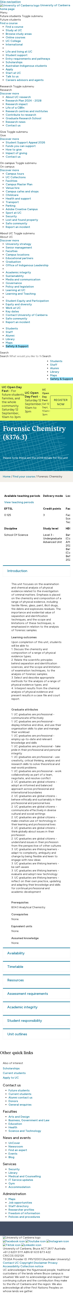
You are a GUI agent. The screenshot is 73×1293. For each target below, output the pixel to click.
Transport (12, 202)
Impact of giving (16, 153)
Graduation (13, 261)
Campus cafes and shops (22, 191)
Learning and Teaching (21, 293)
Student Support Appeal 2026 (25, 142)
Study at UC (14, 30)
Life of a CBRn (15, 107)
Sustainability (15, 276)
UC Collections (16, 177)
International (14, 44)
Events (13, 1153)
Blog (11, 1157)
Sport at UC (13, 212)
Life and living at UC (19, 51)
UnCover (14, 1143)
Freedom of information (24, 1213)
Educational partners (19, 258)
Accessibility (11, 1266)
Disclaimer (40, 1262)
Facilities (11, 180)
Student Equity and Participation (27, 300)
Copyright (26, 1262)
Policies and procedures (24, 1216)
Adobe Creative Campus (22, 209)
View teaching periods (19, 502)
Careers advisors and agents (25, 80)
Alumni (10, 335)
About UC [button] (6, 233)
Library (10, 339)
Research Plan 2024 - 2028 (23, 100)
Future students (19, 1090)
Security (11, 216)
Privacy (53, 1262)
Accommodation (19, 1187)
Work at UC (13, 308)
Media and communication (23, 279)
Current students (14, 1073)
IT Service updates (21, 1180)
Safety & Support (17, 346)
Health (13, 1127)
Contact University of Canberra (26, 315)
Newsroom (16, 1146)
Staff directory (19, 1206)
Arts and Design (19, 1116)
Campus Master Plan (19, 184)
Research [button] (6, 86)
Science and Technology (25, 1131)
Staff (9, 332)
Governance (14, 283)
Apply (9, 69)
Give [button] (3, 131)
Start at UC (13, 73)
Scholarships (14, 62)
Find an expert (18, 1150)
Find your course (24, 476)
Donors (13, 1101)
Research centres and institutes (27, 111)
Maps (9, 342)
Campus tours (15, 173)
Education (15, 1123)
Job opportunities (20, 1202)
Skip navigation (10, 1)
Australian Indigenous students (26, 65)
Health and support (18, 198)
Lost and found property (22, 220)
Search (4, 356)
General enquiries (20, 1104)
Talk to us (12, 76)
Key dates (12, 311)
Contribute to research (21, 114)
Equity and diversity (19, 304)
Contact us (13, 125)
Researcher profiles (21, 1209)
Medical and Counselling (25, 1176)
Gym (12, 1183)
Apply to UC (11, 1077)
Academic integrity (18, 272)
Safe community (16, 223)
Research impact (17, 104)
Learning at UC (15, 290)
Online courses (15, 37)
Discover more (9, 93)
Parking (10, 205)
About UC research (18, 97)
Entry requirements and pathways (28, 58)
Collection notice (31, 1266)
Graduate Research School (23, 118)
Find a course (9, 23)
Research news (16, 122)
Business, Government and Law (29, 1120)
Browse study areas (19, 33)
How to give (14, 149)
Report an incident (18, 227)
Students (12, 328)
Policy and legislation (20, 286)
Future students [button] (10, 16)
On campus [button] (7, 163)
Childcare (12, 195)
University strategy (18, 244)
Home (6, 476)
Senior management (19, 247)
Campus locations (17, 254)
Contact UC (11, 1262)
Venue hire (12, 188)
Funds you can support (21, 146)
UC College (13, 41)
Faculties (12, 251)
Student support (16, 55)
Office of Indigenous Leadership (27, 265)
